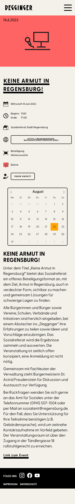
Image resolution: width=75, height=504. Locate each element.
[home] (17, 8)
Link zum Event (16, 455)
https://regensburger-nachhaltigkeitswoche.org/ (41, 139)
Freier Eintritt (22, 176)
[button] (68, 8)
